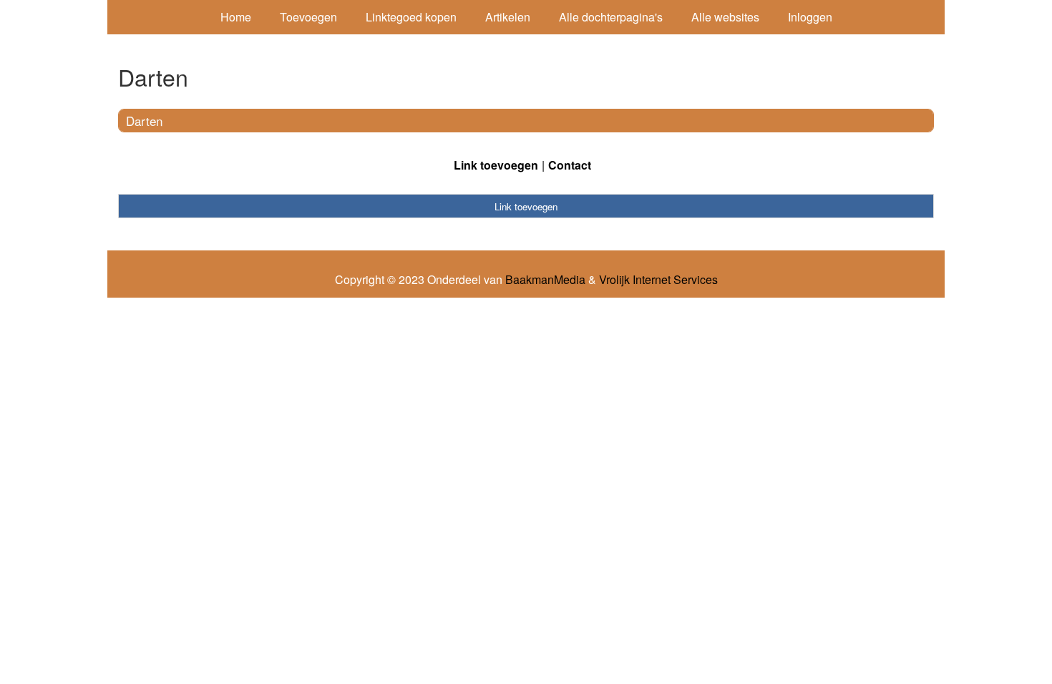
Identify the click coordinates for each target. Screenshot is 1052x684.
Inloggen (810, 17)
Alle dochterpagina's (611, 17)
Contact (569, 165)
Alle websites (725, 17)
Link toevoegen (496, 165)
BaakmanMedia (545, 280)
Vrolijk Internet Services (658, 280)
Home (235, 17)
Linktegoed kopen (411, 17)
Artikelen (507, 17)
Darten (144, 121)
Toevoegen (308, 17)
